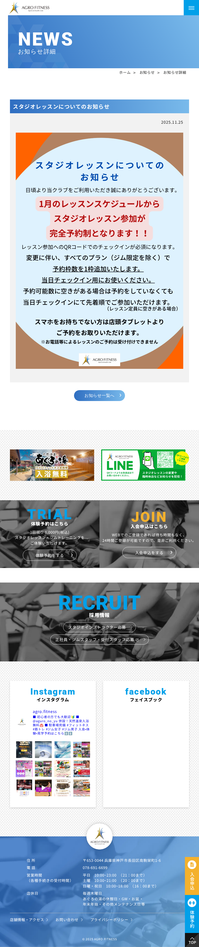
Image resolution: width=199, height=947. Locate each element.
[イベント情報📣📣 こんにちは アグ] (43, 749)
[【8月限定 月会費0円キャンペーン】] (81, 749)
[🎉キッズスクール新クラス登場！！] (24, 768)
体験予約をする (50, 555)
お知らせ (147, 72)
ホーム (125, 72)
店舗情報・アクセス (27, 919)
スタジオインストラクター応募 (97, 627)
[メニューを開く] (191, 7)
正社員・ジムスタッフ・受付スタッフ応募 (97, 639)
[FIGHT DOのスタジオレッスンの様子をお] (43, 788)
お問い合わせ (67, 919)
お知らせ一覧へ (99, 395)
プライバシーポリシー (109, 919)
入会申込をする (149, 552)
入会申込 (192, 881)
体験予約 (192, 919)
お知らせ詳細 (174, 72)
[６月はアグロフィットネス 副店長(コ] (62, 768)
